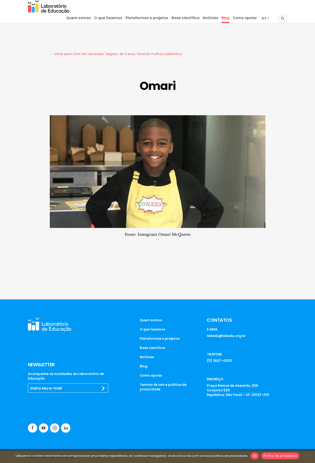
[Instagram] (54, 428)
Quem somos (78, 17)
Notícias (210, 17)
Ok (255, 455)
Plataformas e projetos (146, 17)
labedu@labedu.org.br (226, 335)
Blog (225, 17)
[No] (309, 456)
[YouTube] (43, 428)
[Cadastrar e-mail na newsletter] (103, 388)
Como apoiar (245, 17)
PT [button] (264, 18)
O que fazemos (108, 17)
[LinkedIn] (65, 428)
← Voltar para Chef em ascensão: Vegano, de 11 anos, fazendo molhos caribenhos (116, 54)
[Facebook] (32, 428)
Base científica (185, 17)
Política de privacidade (280, 455)
